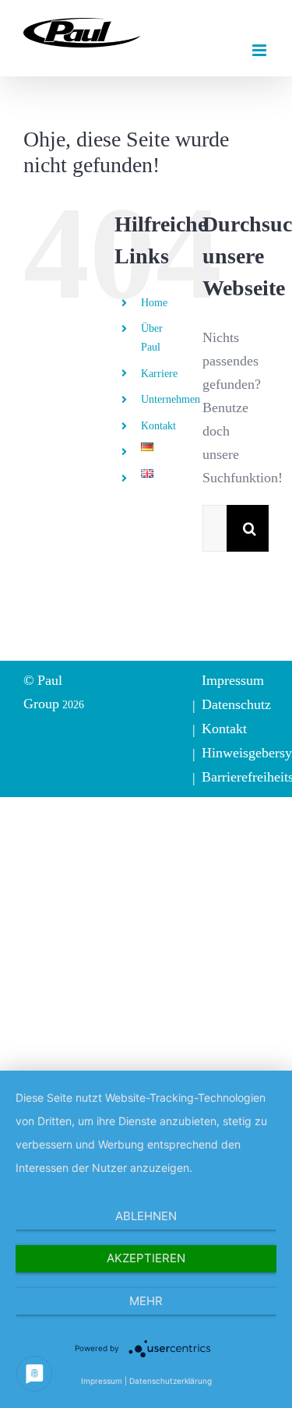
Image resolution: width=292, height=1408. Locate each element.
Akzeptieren (146, 1258)
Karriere (159, 373)
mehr (146, 1300)
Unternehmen (170, 399)
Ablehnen (146, 1216)
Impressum (233, 680)
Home (154, 302)
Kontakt (158, 425)
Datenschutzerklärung (170, 1380)
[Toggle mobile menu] (260, 50)
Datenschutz (236, 704)
